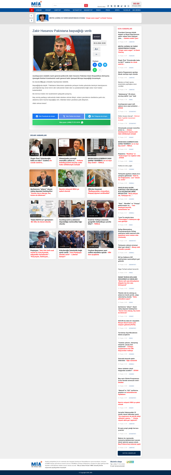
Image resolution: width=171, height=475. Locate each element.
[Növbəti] (31, 20)
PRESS (108, 10)
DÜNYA (117, 10)
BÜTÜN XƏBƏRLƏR (129, 453)
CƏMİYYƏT (57, 10)
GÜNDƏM (39, 10)
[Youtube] (118, 6)
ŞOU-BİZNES (137, 10)
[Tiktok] (121, 6)
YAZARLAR (126, 10)
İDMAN (98, 10)
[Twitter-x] (111, 6)
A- (96, 54)
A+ (96, 49)
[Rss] (128, 6)
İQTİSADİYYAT (77, 10)
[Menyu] (31, 10)
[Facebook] (108, 6)
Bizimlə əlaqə (101, 6)
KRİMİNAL (67, 10)
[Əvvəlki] (31, 16)
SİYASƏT (48, 10)
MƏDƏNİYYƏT (88, 10)
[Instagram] (115, 6)
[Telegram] (125, 6)
